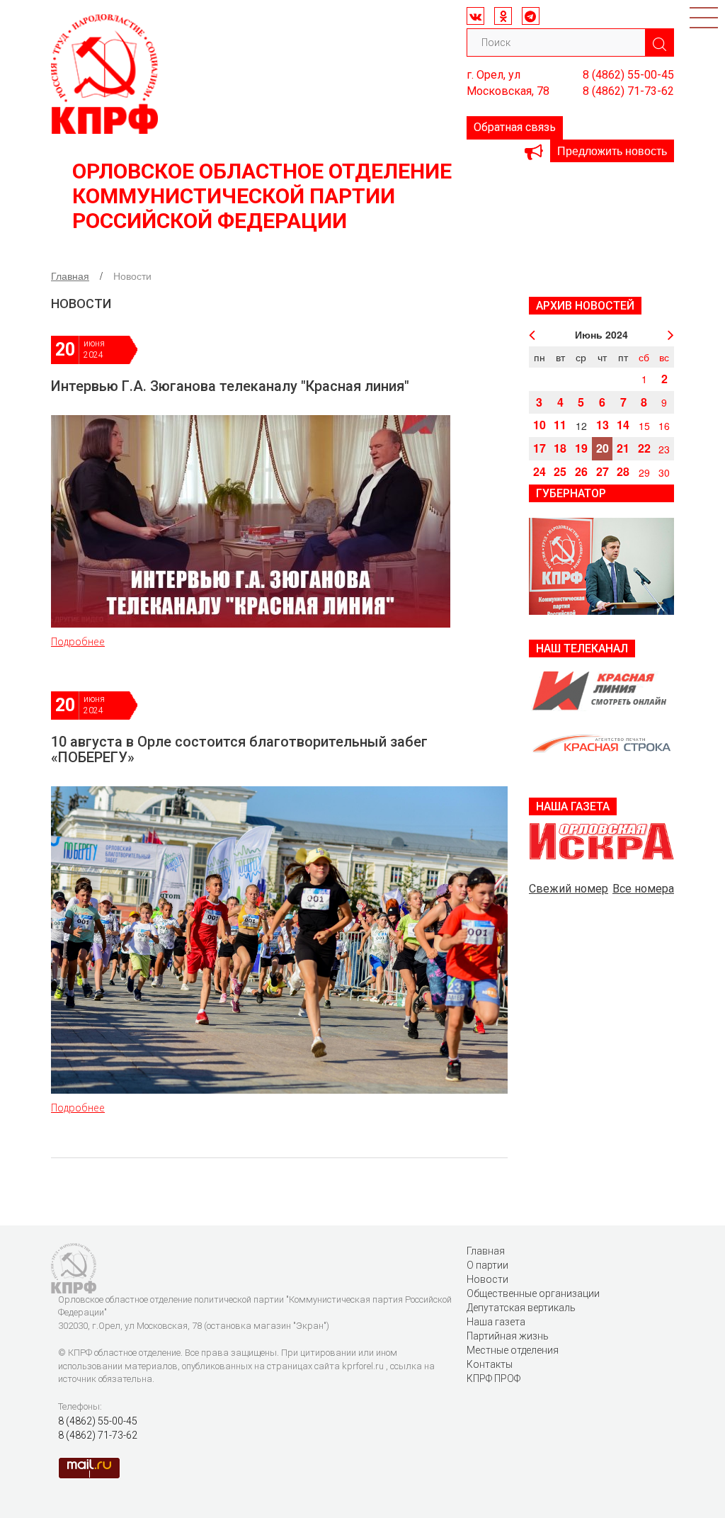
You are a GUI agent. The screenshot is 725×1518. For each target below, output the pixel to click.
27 (602, 471)
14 (623, 425)
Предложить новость (612, 150)
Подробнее (78, 641)
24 (539, 471)
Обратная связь (515, 127)
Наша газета (496, 1321)
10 (539, 425)
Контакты (490, 1364)
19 (581, 448)
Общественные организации (533, 1293)
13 (602, 425)
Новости (487, 1279)
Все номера (643, 888)
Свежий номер (568, 888)
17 (539, 448)
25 (560, 471)
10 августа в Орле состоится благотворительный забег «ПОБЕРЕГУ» (239, 749)
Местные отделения (513, 1350)
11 (560, 425)
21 (623, 448)
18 (560, 448)
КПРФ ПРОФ (493, 1378)
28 (623, 471)
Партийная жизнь (508, 1336)
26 (581, 471)
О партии (487, 1265)
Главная (70, 275)
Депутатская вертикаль (521, 1307)
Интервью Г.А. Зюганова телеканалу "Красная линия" (230, 386)
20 (602, 448)
